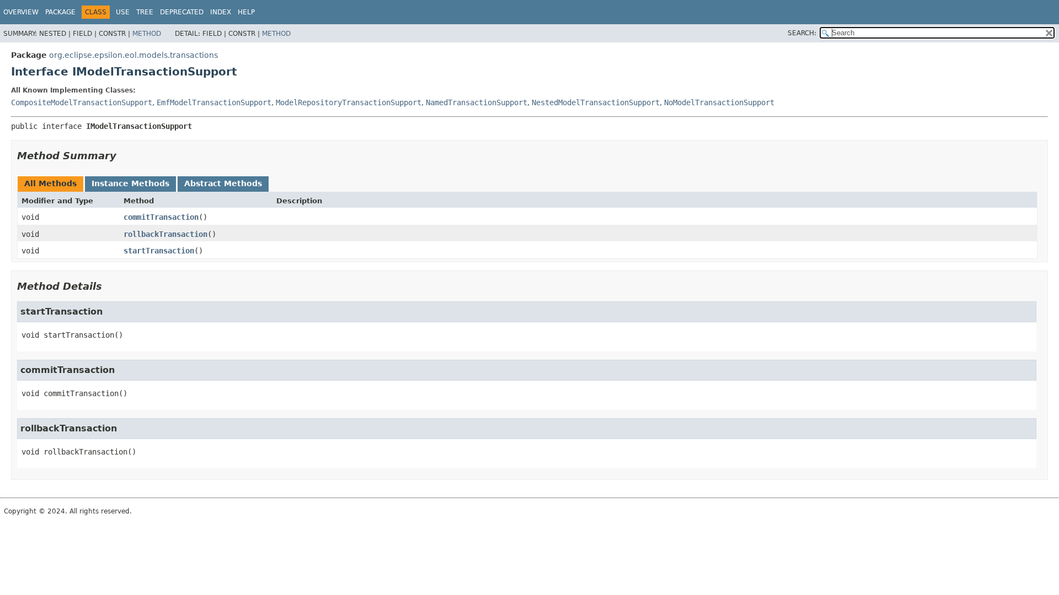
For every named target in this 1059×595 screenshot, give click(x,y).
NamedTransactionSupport (476, 102)
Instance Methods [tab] (130, 183)
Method (146, 33)
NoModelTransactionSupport (719, 102)
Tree (144, 12)
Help (246, 12)
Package (60, 12)
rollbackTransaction (165, 234)
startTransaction (159, 250)
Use (123, 12)
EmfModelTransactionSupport (214, 102)
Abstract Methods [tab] (223, 183)
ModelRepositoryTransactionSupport (348, 102)
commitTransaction (161, 217)
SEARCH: (802, 33)
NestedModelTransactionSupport (596, 102)
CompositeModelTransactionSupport (81, 102)
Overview (21, 12)
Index (220, 12)
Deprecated (182, 12)
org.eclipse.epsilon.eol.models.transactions (133, 55)
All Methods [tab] (50, 183)
